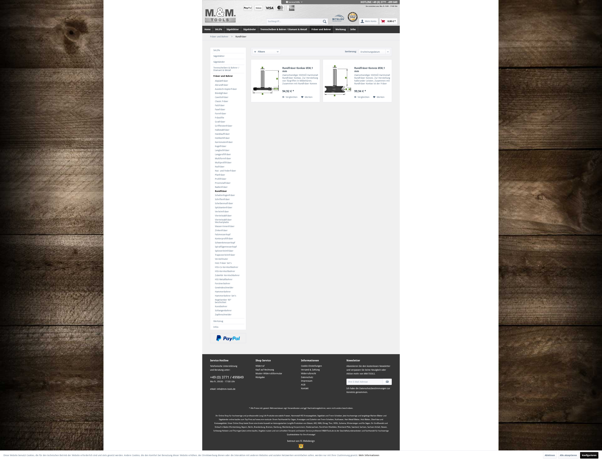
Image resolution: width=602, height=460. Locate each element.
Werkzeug (218, 321)
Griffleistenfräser (223, 126)
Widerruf (260, 366)
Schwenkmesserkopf (225, 242)
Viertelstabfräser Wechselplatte (223, 220)
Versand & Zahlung (310, 369)
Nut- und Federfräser (225, 170)
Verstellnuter (221, 259)
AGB (303, 384)
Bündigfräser (221, 93)
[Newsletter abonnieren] (387, 382)
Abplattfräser (221, 81)
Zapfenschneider (223, 314)
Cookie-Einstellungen (311, 366)
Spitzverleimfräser (224, 251)
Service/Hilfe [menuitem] (294, 2)
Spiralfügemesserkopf (226, 246)
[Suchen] (324, 21)
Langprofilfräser (223, 154)
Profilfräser (220, 179)
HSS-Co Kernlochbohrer (226, 267)
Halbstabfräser (222, 130)
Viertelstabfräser (223, 215)
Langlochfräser (222, 150)
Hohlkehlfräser (222, 138)
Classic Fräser (221, 101)
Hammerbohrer (223, 291)
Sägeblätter (219, 56)
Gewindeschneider (224, 287)
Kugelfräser (220, 146)
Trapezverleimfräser (225, 255)
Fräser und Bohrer (223, 76)
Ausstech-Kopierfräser (226, 89)
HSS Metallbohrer (223, 279)
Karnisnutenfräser (224, 142)
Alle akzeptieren (568, 455)
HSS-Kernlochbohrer (225, 271)
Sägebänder (219, 62)
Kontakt (305, 388)
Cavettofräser (221, 97)
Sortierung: (351, 51)
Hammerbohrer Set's (225, 295)
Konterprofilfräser (224, 238)
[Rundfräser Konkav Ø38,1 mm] (266, 81)
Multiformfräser (223, 158)
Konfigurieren (589, 455)
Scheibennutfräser (224, 203)
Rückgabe (260, 377)
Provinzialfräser (223, 183)
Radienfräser (221, 187)
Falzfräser (220, 105)
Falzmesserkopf (222, 234)
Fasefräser (220, 109)
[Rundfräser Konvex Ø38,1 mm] (338, 81)
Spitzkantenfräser (223, 207)
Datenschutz (307, 377)
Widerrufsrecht (308, 373)
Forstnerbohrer (222, 283)
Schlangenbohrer (223, 310)
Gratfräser (220, 121)
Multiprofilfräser (223, 162)
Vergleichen (291, 97)
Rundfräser (221, 191)
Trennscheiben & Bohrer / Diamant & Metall (226, 68)
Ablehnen (550, 455)
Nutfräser (219, 166)
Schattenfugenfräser (225, 195)
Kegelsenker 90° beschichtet (223, 301)
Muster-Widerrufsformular (269, 373)
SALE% (216, 50)
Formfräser (220, 113)
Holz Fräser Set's (223, 263)
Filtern (261, 51)
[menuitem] (297, 21)
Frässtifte (219, 117)
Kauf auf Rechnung (265, 369)
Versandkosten (294, 408)
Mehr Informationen (369, 455)
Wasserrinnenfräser (225, 226)
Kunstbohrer (221, 306)
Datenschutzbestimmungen (372, 388)
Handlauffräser (222, 134)
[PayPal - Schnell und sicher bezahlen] (228, 338)
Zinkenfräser (221, 230)
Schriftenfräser (222, 199)
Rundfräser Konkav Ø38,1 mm (297, 70)
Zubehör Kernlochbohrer (227, 275)
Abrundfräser (221, 85)
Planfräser (220, 175)
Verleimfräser (222, 211)
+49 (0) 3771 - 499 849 (384, 2)
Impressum (306, 381)
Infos (215, 327)
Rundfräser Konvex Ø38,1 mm (369, 70)
